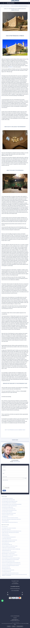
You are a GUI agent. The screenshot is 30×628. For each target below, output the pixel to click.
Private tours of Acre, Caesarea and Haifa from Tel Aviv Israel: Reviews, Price (11, 562)
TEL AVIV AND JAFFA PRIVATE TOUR (6, 571)
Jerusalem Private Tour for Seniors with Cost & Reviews (8, 547)
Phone (3, 473)
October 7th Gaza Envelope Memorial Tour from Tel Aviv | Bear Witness (10, 559)
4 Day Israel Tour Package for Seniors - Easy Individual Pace (9, 502)
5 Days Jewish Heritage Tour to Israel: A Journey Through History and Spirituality (11, 504)
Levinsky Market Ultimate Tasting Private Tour (7, 556)
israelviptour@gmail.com (15, 619)
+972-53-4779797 (10, 3)
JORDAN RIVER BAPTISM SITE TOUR (6, 550)
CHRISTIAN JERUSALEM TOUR (5, 535)
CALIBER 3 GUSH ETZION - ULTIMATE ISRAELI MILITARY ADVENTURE (10, 532)
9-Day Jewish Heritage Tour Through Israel (7, 511)
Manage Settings (19, 626)
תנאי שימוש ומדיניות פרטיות (15, 588)
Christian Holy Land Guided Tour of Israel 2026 (7, 514)
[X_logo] (22, 592)
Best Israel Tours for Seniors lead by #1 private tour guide (9, 513)
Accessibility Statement (15, 586)
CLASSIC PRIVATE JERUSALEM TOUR (6, 538)
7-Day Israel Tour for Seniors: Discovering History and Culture (9, 510)
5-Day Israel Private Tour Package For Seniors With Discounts (9, 505)
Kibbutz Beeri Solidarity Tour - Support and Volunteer (8, 553)
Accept (9, 626)
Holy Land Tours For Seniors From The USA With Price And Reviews (10, 517)
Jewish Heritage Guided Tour (5, 520)
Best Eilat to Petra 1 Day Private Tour (6, 529)
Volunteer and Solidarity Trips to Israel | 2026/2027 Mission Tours (10, 522)
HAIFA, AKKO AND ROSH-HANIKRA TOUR (7, 544)
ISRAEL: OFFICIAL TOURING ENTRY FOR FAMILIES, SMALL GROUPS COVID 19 (11, 519)
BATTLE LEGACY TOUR (5, 526)
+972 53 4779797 (16, 461)
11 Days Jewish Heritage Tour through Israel (7, 498)
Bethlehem (11, 66)
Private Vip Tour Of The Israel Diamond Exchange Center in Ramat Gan (10, 565)
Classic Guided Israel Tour (5, 516)
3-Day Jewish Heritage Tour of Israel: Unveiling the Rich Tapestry (9, 501)
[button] (28, 1)
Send (4, 490)
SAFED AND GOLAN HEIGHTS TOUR (6, 568)
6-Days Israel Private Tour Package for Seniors (7, 507)
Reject (14, 626)
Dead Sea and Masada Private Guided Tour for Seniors (8, 541)
